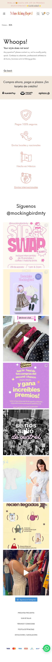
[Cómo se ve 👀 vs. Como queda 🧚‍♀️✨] (26, 479)
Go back (8, 70)
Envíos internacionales (26, 187)
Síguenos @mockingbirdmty (26, 209)
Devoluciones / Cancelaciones (26, 635)
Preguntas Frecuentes (26, 613)
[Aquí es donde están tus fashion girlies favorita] (26, 572)
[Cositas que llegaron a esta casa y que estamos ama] (26, 339)
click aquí (33, 5)
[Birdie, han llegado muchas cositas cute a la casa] (26, 526)
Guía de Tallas (26, 618)
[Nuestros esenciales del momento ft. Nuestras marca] (26, 292)
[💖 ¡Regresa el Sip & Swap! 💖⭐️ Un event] (26, 245)
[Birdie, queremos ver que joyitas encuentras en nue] (26, 385)
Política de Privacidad (26, 629)
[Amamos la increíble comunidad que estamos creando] (26, 432)
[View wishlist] (47, 13)
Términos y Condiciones (26, 624)
